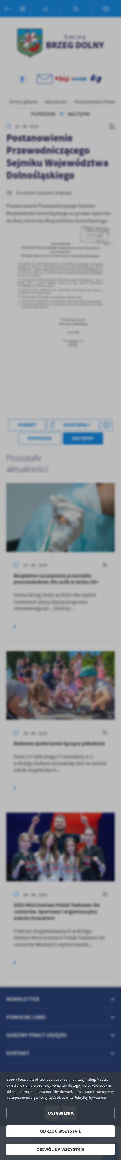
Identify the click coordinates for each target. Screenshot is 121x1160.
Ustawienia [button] (61, 1113)
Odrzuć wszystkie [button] (60, 1131)
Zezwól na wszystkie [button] (60, 1149)
